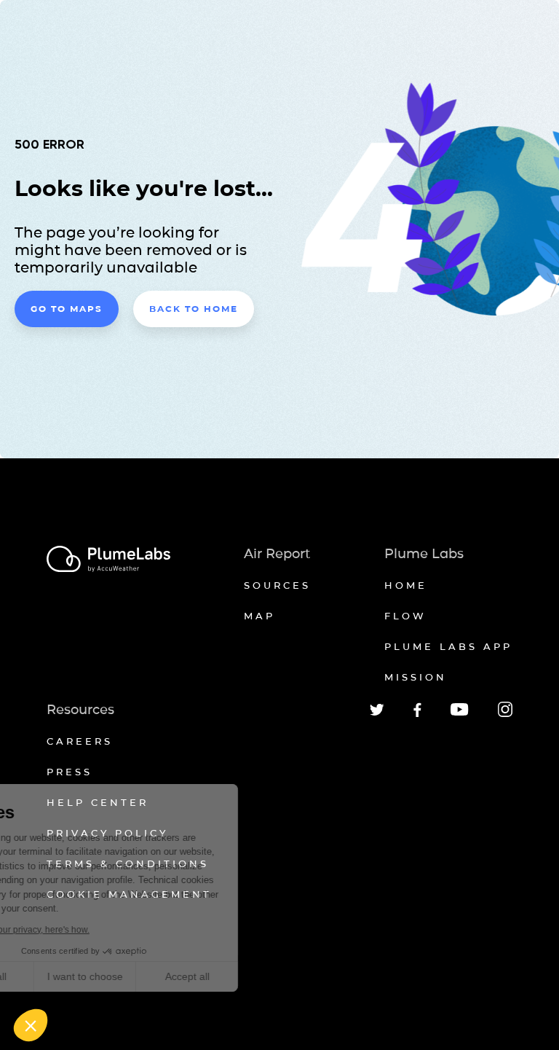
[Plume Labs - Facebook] (417, 714)
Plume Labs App (448, 646)
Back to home (193, 308)
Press (69, 771)
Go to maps (67, 308)
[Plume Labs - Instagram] (505, 714)
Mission (415, 677)
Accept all (269, 976)
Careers (80, 741)
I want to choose (167, 976)
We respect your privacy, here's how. (100, 930)
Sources (277, 585)
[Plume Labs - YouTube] (460, 713)
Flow (405, 616)
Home (405, 585)
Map (259, 616)
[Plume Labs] (108, 560)
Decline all (65, 976)
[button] (30, 1025)
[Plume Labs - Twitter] (377, 713)
